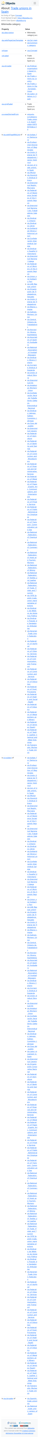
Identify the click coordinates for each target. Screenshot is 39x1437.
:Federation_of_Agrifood (32, 643)
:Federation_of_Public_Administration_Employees (32, 512)
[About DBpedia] (8, 3)
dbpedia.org (21, 20)
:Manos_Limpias (32, 308)
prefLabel (7, 104)
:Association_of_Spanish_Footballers (32, 341)
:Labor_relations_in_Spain (32, 96)
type (5, 50)
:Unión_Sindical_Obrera (32, 375)
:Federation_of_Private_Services (32, 502)
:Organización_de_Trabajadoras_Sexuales (32, 293)
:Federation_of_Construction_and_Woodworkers (32, 456)
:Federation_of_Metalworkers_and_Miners (32, 716)
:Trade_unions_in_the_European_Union (32, 87)
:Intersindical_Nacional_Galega (32, 258)
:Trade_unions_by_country (32, 78)
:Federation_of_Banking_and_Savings (32, 445)
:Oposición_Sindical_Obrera (32, 177)
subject (7, 758)
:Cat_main (32, 40)
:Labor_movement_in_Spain (32, 1054)
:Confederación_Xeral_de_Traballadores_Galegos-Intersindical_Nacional (32, 400)
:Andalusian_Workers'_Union (32, 388)
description (8, 32)
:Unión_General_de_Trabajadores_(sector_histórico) (32, 157)
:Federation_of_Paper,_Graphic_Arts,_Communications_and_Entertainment (32, 489)
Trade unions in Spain (16, 10)
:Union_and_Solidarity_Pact (32, 279)
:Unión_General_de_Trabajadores (32, 301)
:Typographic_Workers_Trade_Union (32, 749)
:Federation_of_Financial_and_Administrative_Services (32, 469)
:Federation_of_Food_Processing (32, 689)
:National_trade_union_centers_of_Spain (32, 1410)
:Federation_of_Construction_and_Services (32, 673)
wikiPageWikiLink (11, 134)
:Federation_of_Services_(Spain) (32, 724)
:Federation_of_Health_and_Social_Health (32, 698)
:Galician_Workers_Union (32, 314)
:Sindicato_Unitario (31, 219)
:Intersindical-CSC (32, 381)
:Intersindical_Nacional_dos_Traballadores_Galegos (32, 210)
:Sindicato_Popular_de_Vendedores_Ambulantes (32, 623)
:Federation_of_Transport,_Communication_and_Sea (32, 524)
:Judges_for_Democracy (32, 137)
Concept (18, 15)
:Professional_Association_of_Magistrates (32, 146)
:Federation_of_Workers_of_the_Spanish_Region (32, 269)
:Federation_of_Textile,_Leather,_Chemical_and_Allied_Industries (32, 736)
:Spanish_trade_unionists (32, 1401)
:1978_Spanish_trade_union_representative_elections (32, 600)
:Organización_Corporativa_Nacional (32, 1068)
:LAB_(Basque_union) (32, 285)
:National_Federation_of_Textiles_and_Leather (32, 576)
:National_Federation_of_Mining (32, 567)
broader (7, 66)
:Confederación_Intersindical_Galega (32, 242)
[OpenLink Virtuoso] (11, 1423)
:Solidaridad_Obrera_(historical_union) (32, 232)
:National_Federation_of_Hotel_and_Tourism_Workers (32, 557)
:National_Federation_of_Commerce (32, 546)
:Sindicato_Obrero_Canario (32, 360)
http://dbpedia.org (25, 18)
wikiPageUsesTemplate (12, 40)
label (5, 56)
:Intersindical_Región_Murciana (32, 185)
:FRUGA (31, 172)
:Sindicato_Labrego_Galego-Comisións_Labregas (32, 416)
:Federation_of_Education (32, 681)
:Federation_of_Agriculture (32, 436)
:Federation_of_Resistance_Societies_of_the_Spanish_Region (32, 196)
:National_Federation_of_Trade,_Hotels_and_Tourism (32, 588)
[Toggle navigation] (35, 3)
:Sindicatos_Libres (31, 224)
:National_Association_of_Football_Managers (32, 351)
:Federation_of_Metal (32, 477)
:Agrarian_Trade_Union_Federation (32, 635)
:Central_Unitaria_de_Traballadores (32, 323)
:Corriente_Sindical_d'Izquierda (32, 367)
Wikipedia (31, 1428)
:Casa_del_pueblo (32, 424)
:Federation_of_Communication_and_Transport (32, 661)
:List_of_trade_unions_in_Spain (32, 167)
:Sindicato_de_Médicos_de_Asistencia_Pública (32, 612)
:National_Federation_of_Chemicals (32, 536)
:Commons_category (32, 44)
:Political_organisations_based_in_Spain (32, 70)
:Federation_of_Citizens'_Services (32, 651)
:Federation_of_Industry (32, 707)
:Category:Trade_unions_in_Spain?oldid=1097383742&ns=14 (32, 122)
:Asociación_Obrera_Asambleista (32, 332)
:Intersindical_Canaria (32, 429)
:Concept (32, 50)
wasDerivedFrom (10, 114)
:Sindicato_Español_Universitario (32, 251)
